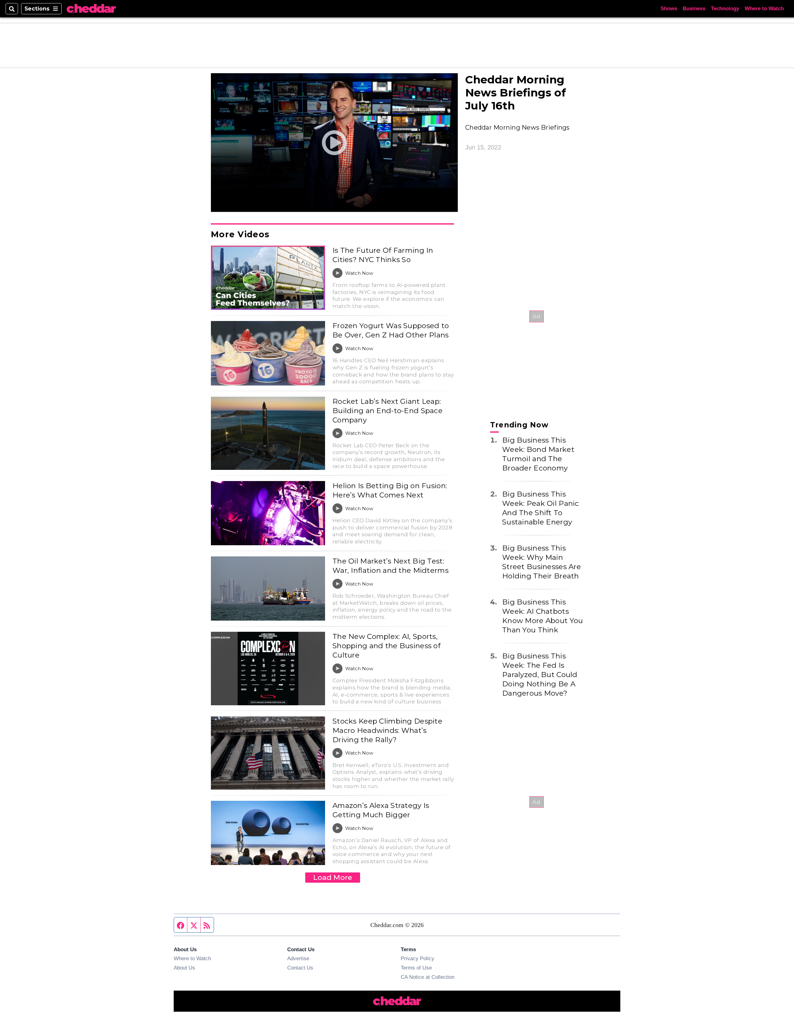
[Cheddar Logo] (91, 9)
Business (694, 8)
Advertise (298, 958)
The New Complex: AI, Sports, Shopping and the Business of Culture (386, 645)
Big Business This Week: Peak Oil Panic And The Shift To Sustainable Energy (540, 508)
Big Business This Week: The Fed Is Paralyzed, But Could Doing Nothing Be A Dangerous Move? (540, 675)
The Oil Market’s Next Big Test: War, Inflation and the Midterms (390, 566)
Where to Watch (764, 8)
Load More (332, 877)
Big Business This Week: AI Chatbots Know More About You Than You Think (542, 616)
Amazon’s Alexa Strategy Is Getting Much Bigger (380, 810)
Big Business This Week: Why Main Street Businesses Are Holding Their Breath (541, 562)
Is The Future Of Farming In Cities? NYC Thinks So (382, 255)
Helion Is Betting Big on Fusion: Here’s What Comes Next (389, 490)
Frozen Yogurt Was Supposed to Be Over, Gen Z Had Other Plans (390, 330)
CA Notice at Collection (427, 977)
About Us (184, 968)
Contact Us (300, 968)
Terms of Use (416, 968)
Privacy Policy (417, 958)
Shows (669, 8)
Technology (725, 8)
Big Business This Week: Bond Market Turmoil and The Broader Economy (538, 454)
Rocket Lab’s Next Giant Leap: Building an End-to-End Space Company (387, 410)
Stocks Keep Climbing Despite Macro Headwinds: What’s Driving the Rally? (387, 730)
